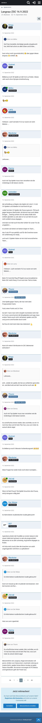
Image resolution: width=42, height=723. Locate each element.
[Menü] (39, 3)
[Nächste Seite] (32, 680)
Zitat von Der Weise (13, 572)
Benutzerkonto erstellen (28, 706)
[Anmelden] (34, 2)
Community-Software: (21, 720)
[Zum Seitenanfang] (38, 720)
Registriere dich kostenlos (14, 698)
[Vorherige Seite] (10, 680)
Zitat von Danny (12, 408)
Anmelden (9, 706)
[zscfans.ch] (4, 3)
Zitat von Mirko (12, 39)
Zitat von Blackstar (13, 371)
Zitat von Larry (12, 264)
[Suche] (28, 3)
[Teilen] (39, 18)
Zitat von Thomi (12, 644)
